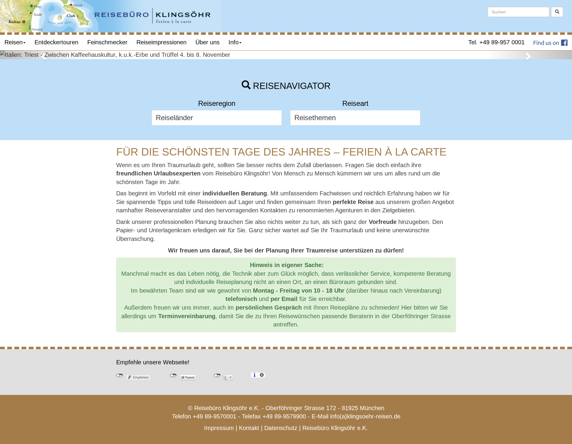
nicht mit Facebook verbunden (119, 375)
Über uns (207, 42)
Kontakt (249, 428)
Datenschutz (280, 428)
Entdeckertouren (56, 42)
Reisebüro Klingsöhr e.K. (335, 428)
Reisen (13, 42)
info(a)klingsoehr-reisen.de (365, 416)
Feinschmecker (107, 42)
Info (234, 42)
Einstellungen (261, 375)
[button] (43, 55)
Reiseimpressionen (161, 42)
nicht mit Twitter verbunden (173, 375)
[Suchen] (557, 12)
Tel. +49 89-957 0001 (496, 42)
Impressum (219, 428)
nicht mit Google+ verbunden (217, 375)
